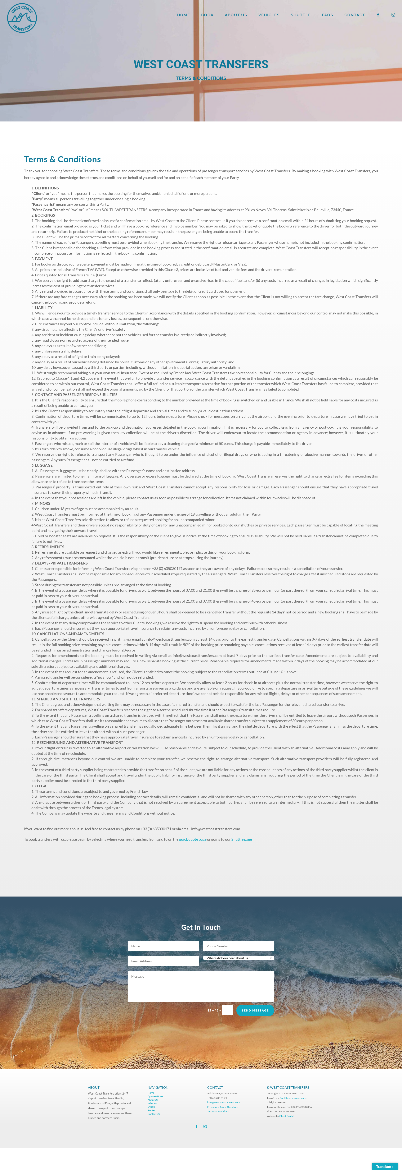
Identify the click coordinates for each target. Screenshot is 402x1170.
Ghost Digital (286, 1116)
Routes (151, 1110)
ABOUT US (236, 15)
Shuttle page (241, 839)
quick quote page (192, 839)
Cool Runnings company (293, 1098)
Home (151, 1092)
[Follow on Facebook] (196, 1126)
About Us (153, 1099)
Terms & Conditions (218, 1111)
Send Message (255, 1010)
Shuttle (151, 1106)
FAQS (327, 15)
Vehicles (152, 1103)
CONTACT (354, 15)
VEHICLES (269, 15)
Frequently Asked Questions (223, 1107)
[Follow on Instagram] (205, 1126)
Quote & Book (155, 1096)
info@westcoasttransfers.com (223, 1102)
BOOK (207, 15)
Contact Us (154, 1113)
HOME (183, 15)
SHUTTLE (301, 15)
